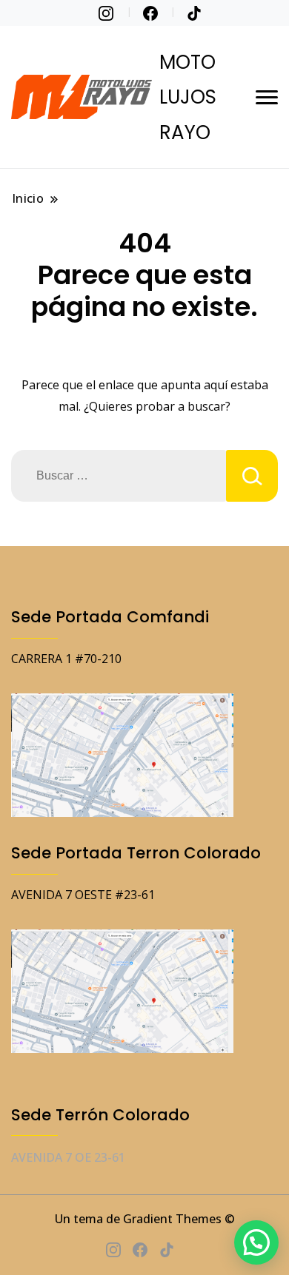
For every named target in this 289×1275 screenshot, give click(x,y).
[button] (256, 1242)
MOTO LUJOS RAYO (187, 97)
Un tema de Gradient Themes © (145, 1219)
